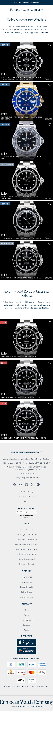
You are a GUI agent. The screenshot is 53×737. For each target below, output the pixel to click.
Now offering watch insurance (26, 2)
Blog (26, 610)
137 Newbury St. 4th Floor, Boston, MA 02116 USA (26, 463)
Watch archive (26, 597)
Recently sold (26, 587)
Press (26, 630)
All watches (26, 577)
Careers (26, 625)
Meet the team (26, 620)
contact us (43, 32)
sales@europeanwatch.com (26, 478)
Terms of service (26, 497)
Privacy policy (26, 492)
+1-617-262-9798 (26, 474)
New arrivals (26, 582)
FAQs (26, 502)
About (26, 615)
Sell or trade (26, 592)
